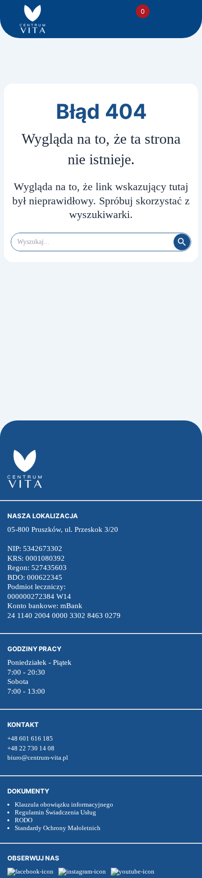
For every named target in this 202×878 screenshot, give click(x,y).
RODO (23, 820)
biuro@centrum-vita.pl (37, 757)
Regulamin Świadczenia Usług (55, 812)
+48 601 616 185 (30, 738)
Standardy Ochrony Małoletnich (58, 828)
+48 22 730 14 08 (30, 748)
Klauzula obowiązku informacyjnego (64, 804)
